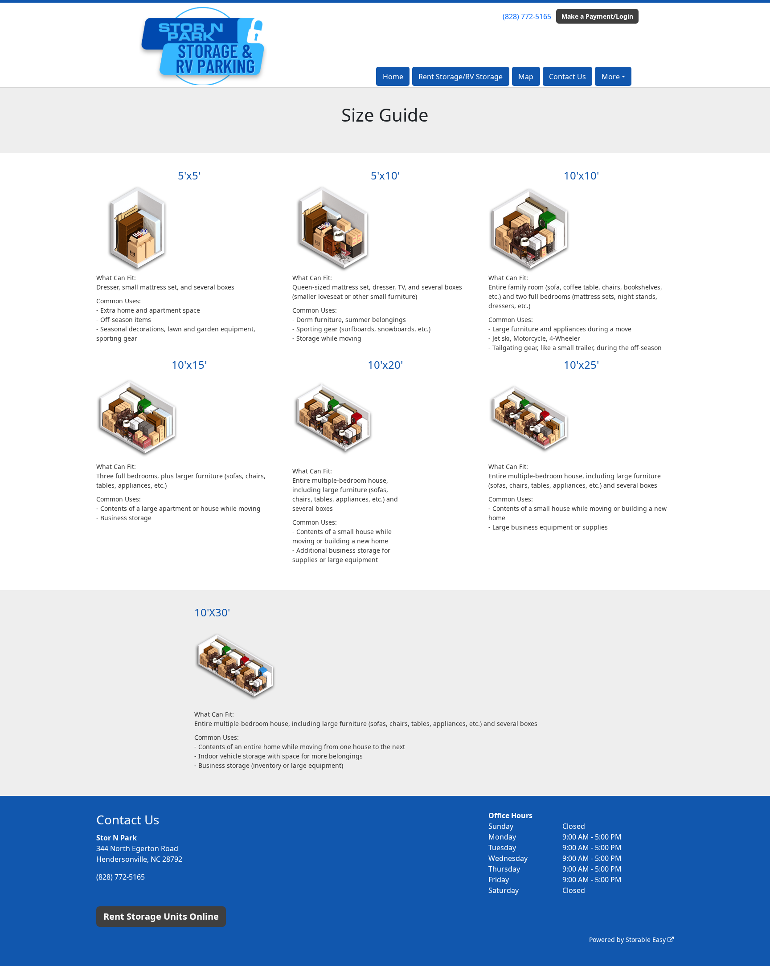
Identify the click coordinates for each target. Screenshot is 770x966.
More (611, 77)
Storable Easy (647, 939)
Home (393, 77)
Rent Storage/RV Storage (460, 77)
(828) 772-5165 (527, 16)
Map (525, 77)
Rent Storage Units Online (161, 916)
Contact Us (567, 77)
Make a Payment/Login (597, 16)
